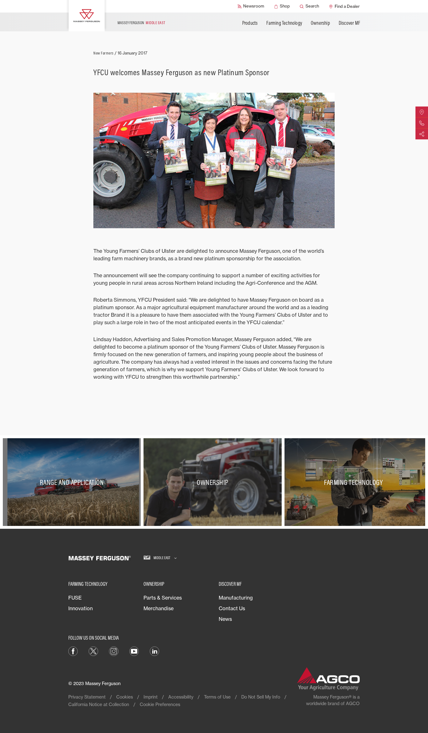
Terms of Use (217, 696)
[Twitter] (93, 650)
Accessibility (180, 696)
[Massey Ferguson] (87, 15)
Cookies (124, 696)
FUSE (75, 598)
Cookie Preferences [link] (160, 704)
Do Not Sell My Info (260, 696)
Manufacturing (236, 598)
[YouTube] (134, 650)
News (225, 619)
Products (250, 23)
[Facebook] (73, 650)
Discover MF (349, 23)
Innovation (80, 608)
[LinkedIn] (154, 650)
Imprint (151, 696)
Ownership (320, 23)
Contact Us (232, 608)
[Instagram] (113, 650)
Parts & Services (163, 598)
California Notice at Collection (98, 704)
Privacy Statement (87, 696)
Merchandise (159, 608)
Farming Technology (284, 23)
